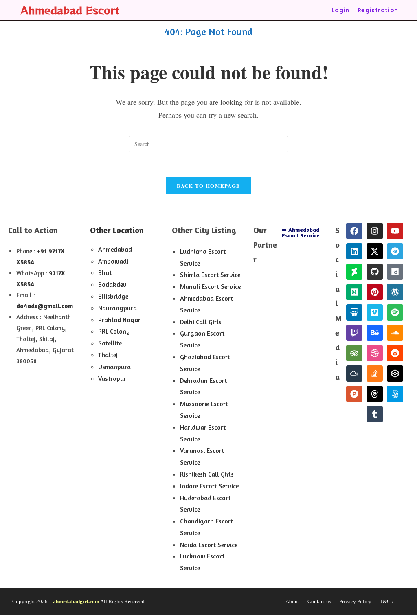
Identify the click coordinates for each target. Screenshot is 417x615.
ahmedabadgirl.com (76, 601)
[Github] (375, 272)
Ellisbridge (113, 296)
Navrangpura (117, 308)
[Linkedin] (354, 251)
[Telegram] (395, 251)
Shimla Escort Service (210, 274)
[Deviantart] (354, 272)
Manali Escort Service (210, 286)
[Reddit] (395, 353)
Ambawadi (113, 261)
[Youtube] (395, 231)
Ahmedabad (115, 249)
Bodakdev (112, 284)
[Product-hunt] (354, 394)
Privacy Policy (355, 601)
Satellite (110, 343)
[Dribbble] (375, 353)
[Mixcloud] (354, 373)
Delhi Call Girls (201, 322)
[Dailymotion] (395, 272)
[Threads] (375, 394)
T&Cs (386, 601)
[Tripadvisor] (354, 353)
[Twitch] (354, 333)
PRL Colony (114, 331)
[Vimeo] (375, 312)
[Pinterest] (375, 292)
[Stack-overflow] (375, 373)
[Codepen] (395, 373)
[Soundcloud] (395, 333)
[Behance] (375, 333)
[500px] (395, 394)
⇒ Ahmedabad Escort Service (301, 232)
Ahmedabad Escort (70, 10)
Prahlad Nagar (119, 320)
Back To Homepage (209, 185)
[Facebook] (354, 231)
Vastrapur (112, 378)
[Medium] (354, 292)
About (292, 601)
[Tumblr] (375, 414)
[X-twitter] (375, 251)
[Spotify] (395, 312)
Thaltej (108, 355)
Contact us (319, 601)
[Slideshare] (354, 312)
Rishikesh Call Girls (207, 474)
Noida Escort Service (208, 544)
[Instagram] (375, 231)
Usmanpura (114, 366)
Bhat (105, 272)
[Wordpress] (395, 292)
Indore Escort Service (209, 486)
